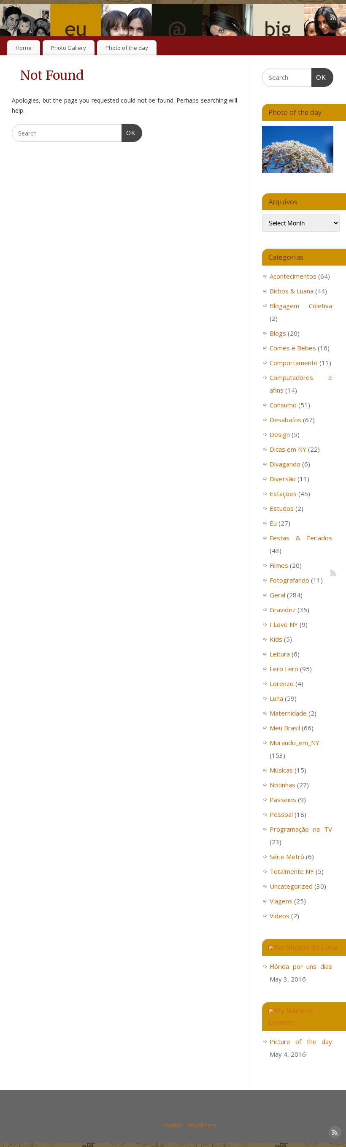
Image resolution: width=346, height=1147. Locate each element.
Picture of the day (301, 1041)
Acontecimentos (293, 276)
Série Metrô (287, 856)
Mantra (173, 1125)
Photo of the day (126, 48)
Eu (273, 523)
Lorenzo (282, 683)
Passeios (283, 799)
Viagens (281, 901)
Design (280, 434)
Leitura (280, 654)
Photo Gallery (68, 48)
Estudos (282, 508)
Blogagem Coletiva (301, 305)
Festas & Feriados (301, 538)
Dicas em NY (288, 449)
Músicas (281, 770)
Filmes (279, 565)
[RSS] (333, 18)
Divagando (285, 464)
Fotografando (289, 580)
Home (24, 48)
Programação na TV (301, 829)
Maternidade (288, 713)
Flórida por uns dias (301, 966)
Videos (279, 915)
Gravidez (283, 609)
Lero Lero (284, 668)
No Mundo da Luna (306, 947)
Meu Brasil (285, 728)
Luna (276, 698)
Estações (283, 493)
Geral (277, 595)
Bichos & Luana (292, 291)
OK (128, 132)
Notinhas (282, 785)
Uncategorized (291, 886)
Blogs (278, 333)
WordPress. (203, 1125)
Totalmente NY (292, 871)
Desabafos (285, 419)
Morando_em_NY (294, 742)
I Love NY (284, 624)
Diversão (283, 479)
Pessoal (281, 814)
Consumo (283, 405)
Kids (276, 639)
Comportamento (294, 362)
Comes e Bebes (293, 348)
